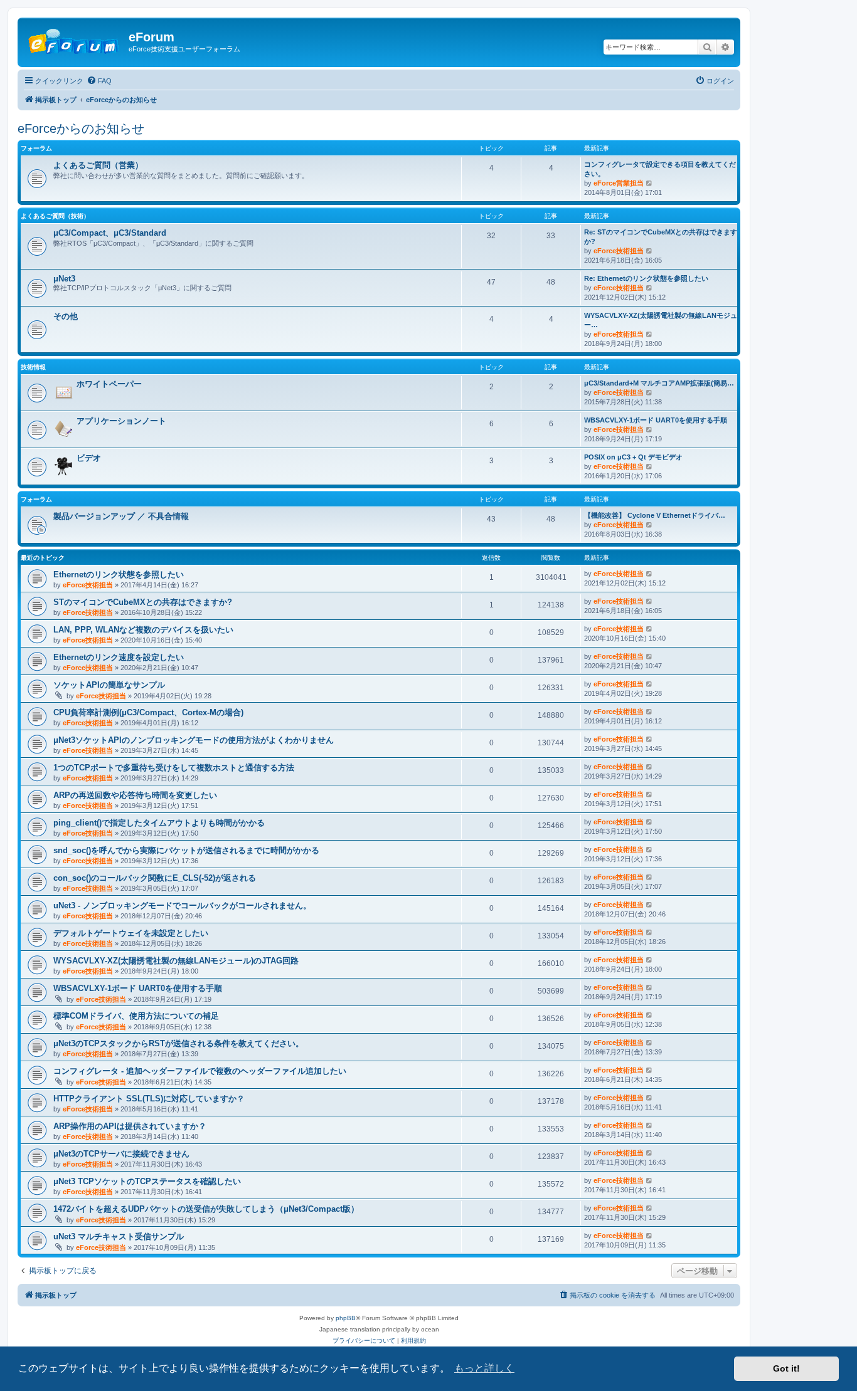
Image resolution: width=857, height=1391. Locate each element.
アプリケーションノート (121, 421)
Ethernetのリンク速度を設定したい (118, 657)
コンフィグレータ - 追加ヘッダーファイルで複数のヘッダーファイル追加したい (199, 1071)
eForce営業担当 (619, 183)
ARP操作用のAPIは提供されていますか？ (129, 1126)
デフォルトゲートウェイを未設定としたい (130, 933)
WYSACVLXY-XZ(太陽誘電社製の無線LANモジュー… (660, 320)
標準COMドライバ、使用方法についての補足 (136, 1016)
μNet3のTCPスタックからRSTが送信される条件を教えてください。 (178, 1043)
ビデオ (89, 458)
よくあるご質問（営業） (98, 165)
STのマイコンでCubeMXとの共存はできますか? (142, 602)
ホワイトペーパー (109, 384)
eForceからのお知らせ (81, 128)
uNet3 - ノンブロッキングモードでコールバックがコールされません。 (182, 905)
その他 (65, 316)
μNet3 (64, 278)
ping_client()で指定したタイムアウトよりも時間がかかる (159, 822)
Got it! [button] (786, 1368)
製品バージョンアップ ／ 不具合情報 (121, 516)
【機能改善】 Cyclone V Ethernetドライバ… (654, 515)
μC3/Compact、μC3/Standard (109, 233)
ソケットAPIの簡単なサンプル (109, 685)
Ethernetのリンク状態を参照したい (118, 574)
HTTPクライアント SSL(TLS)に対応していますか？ (149, 1098)
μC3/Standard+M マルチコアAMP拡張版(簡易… (659, 383)
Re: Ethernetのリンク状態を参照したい (646, 278)
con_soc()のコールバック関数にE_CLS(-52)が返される (154, 878)
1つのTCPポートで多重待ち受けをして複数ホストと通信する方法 (173, 767)
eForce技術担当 (619, 251)
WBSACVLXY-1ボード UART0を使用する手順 (655, 420)
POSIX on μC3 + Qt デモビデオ (633, 457)
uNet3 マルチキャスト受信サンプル (118, 1236)
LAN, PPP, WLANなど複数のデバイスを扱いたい (143, 629)
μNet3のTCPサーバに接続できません (121, 1153)
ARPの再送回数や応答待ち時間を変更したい (135, 795)
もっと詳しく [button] (484, 1368)
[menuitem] (99, 80)
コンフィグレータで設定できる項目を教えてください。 (660, 168)
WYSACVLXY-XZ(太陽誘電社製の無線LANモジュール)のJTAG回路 (176, 960)
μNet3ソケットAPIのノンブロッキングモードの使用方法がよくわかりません (193, 740)
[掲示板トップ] (75, 41)
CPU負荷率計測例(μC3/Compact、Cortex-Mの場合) (148, 712)
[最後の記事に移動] (650, 573)
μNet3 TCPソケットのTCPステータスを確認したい (147, 1181)
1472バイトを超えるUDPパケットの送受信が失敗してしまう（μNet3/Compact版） (206, 1209)
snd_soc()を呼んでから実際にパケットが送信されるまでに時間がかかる (186, 850)
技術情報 (33, 367)
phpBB (346, 1318)
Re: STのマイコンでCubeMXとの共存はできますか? (660, 236)
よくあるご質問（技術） (55, 216)
